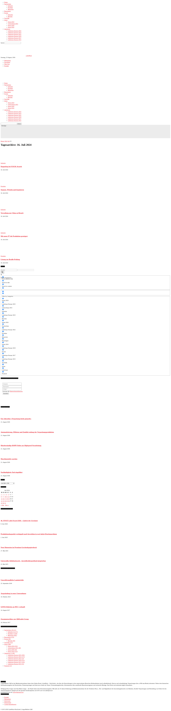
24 (5, 501)
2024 (5, 141)
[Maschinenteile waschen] (5, 455)
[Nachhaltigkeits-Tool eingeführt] (5, 469)
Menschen (11, 9)
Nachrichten (7, 4)
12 (9, 496)
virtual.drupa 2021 (13, 23)
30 (3, 503)
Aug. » (7, 505)
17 (5, 499)
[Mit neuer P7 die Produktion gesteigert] (15, 231)
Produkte (10, 7)
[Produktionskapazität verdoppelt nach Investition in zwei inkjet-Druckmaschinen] (5, 530)
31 (5, 503)
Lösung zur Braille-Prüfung (10, 259)
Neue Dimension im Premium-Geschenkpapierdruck (19, 547)
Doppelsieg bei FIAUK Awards (11, 166)
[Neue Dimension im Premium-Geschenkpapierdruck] (5, 544)
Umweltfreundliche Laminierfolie (12, 580)
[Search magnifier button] (2, 272)
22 (1, 501)
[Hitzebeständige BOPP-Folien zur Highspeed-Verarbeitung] (5, 442)
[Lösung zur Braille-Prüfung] (15, 254)
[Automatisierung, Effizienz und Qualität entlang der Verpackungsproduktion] (5, 428)
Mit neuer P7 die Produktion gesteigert (14, 236)
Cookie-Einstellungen (10, 704)
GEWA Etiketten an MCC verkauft (13, 607)
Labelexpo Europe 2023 (14, 32)
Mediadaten (7, 60)
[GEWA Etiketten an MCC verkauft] (5, 603)
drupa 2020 (11, 25)
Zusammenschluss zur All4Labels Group (15, 619)
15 (1, 499)
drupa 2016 (11, 27)
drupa (5, 20)
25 (7, 501)
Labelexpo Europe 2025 (14, 31)
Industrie (10, 6)
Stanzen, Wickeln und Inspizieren (12, 190)
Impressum (7, 701)
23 (3, 501)
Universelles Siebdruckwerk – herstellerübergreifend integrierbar (23, 561)
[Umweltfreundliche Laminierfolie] (5, 576)
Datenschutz (7, 702)
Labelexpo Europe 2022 (14, 34)
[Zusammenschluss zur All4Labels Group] (5, 615)
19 (9, 499)
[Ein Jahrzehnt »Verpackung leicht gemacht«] (5, 415)
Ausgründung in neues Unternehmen (13, 593)
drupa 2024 (11, 22)
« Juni (2, 505)
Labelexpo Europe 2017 (14, 38)
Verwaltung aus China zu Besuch (12, 213)
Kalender (10, 14)
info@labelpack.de (18, 692)
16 (3, 499)
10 (5, 496)
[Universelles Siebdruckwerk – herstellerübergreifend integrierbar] (5, 557)
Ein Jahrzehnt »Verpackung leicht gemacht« (16, 419)
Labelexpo (7, 29)
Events (6, 13)
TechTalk (6, 18)
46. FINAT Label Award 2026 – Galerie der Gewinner (19, 521)
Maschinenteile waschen (9, 459)
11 (7, 496)
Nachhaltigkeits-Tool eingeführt (11, 472)
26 (9, 501)
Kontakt (6, 66)
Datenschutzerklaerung (16, 391)
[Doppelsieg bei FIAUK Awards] (15, 161)
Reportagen (7, 11)
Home (6, 2)
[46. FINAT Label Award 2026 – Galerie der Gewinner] (5, 517)
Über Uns (7, 64)
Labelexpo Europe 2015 (14, 39)
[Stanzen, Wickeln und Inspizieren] (15, 184)
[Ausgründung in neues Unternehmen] (5, 590)
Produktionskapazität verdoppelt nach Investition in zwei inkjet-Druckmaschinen (29, 534)
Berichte (10, 16)
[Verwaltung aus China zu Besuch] (15, 208)
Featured (7, 666)
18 (7, 499)
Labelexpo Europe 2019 (14, 36)
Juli (9, 141)
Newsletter (7, 62)
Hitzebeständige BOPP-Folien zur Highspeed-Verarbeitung (21, 445)
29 (1, 503)
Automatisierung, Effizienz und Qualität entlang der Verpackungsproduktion (27, 432)
